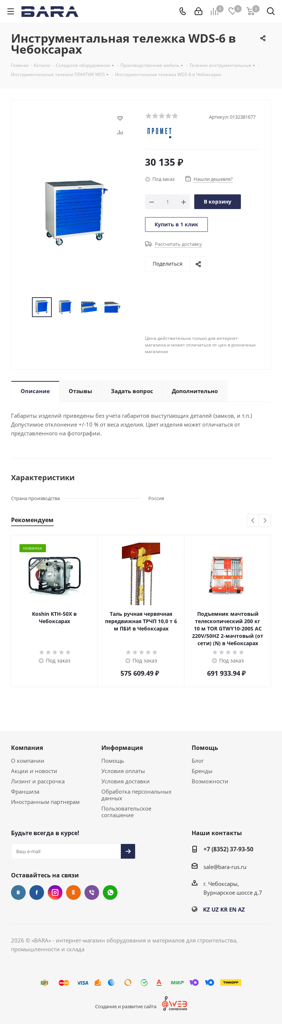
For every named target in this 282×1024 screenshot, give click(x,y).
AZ (241, 909)
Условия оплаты (123, 771)
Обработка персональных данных (136, 795)
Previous (253, 520)
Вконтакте (18, 892)
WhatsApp (110, 892)
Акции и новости (34, 771)
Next (265, 520)
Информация (122, 748)
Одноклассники (73, 892)
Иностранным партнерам (45, 801)
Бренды (202, 771)
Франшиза (25, 791)
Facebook (36, 892)
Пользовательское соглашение (126, 812)
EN (232, 909)
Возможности (210, 781)
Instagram (55, 892)
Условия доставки (125, 781)
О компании (27, 760)
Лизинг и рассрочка (38, 781)
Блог (198, 760)
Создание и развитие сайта (125, 1006)
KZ (206, 909)
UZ (215, 909)
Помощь (112, 760)
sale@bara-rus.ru (224, 866)
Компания (27, 748)
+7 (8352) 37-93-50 (228, 849)
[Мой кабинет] (198, 11)
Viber (91, 892)
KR (224, 909)
